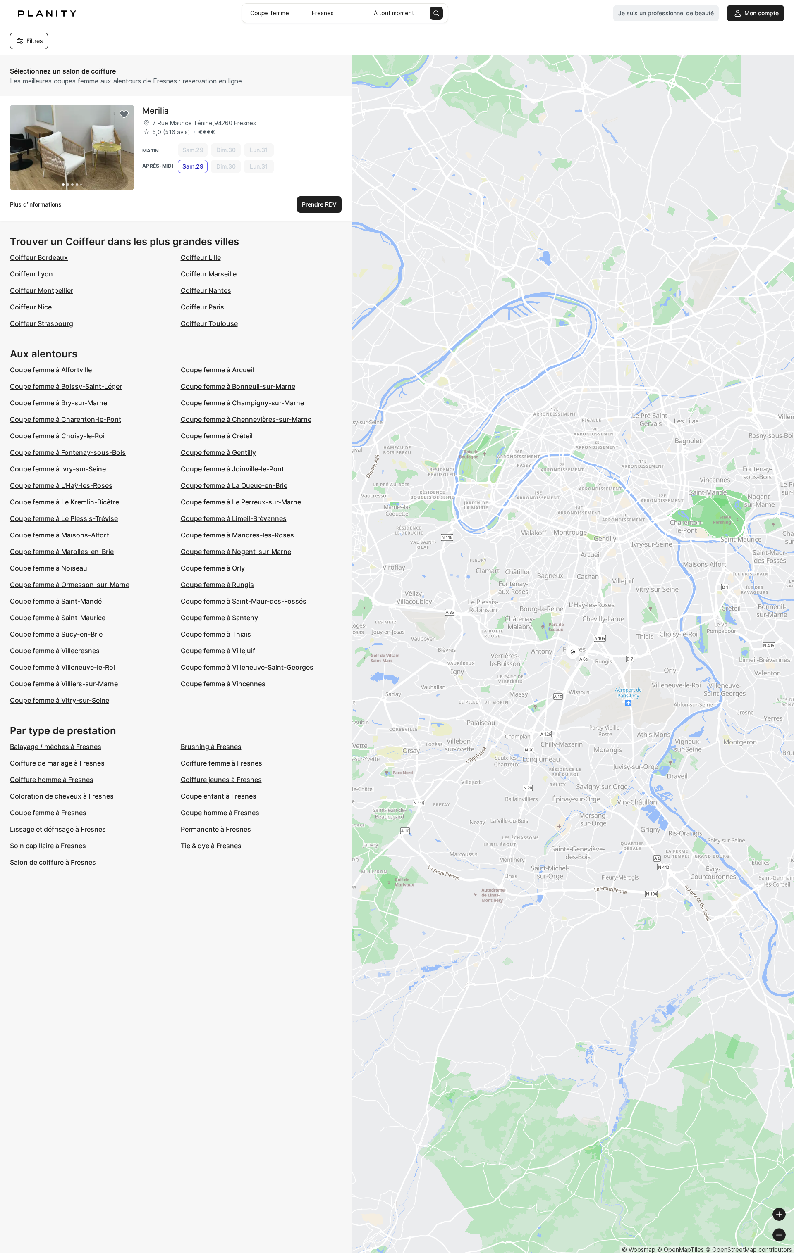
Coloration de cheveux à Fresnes (62, 796)
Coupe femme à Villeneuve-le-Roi (62, 667)
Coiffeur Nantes (206, 290)
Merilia (155, 111)
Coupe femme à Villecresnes (55, 651)
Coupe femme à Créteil (217, 436)
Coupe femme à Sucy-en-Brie (56, 634)
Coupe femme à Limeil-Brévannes (234, 518)
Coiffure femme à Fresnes (221, 763)
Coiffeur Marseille (209, 274)
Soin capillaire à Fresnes (48, 846)
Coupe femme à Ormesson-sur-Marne (69, 584)
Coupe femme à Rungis (217, 584)
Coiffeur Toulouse (209, 323)
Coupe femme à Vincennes (223, 684)
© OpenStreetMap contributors (749, 1249)
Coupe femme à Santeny (219, 617)
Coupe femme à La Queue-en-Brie (234, 485)
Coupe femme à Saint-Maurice (57, 617)
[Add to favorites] (124, 114)
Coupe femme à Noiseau (48, 568)
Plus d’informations (36, 204)
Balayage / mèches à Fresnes (55, 746)
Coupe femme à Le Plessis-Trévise (64, 518)
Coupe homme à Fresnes (220, 812)
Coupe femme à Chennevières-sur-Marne (246, 419)
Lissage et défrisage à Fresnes (58, 829)
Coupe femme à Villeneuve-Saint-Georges (247, 667)
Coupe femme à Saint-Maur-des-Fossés (243, 601)
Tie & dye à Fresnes (211, 846)
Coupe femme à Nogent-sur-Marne (236, 551)
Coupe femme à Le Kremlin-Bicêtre (64, 502)
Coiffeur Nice (31, 307)
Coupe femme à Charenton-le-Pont (65, 419)
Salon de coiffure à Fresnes (53, 862)
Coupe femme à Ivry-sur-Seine (58, 469)
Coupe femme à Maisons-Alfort (59, 535)
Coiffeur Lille (201, 257)
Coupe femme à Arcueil (217, 370)
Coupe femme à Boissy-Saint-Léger (66, 386)
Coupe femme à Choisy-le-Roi (57, 436)
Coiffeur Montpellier (41, 290)
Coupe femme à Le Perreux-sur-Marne (241, 502)
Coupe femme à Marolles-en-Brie (62, 551)
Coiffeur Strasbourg (41, 323)
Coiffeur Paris (202, 307)
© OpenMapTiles (680, 1249)
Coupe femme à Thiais (216, 634)
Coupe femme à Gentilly (218, 452)
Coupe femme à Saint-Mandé (56, 601)
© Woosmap (638, 1249)
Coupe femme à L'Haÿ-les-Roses (61, 485)
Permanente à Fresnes (216, 829)
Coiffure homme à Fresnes (51, 779)
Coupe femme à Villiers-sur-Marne (64, 684)
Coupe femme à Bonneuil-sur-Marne (238, 386)
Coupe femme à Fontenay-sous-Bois (68, 452)
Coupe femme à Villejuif (218, 651)
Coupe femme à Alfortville (51, 370)
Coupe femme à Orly (213, 568)
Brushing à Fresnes (211, 746)
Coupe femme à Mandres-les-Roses (237, 535)
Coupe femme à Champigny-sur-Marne (242, 403)
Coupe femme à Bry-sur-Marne (58, 403)
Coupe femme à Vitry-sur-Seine (59, 700)
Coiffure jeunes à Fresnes (221, 779)
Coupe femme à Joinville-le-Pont (232, 469)
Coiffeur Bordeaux (39, 257)
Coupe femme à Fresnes (48, 812)
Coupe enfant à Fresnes (218, 796)
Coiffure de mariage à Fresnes (57, 763)
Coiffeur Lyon (31, 274)
